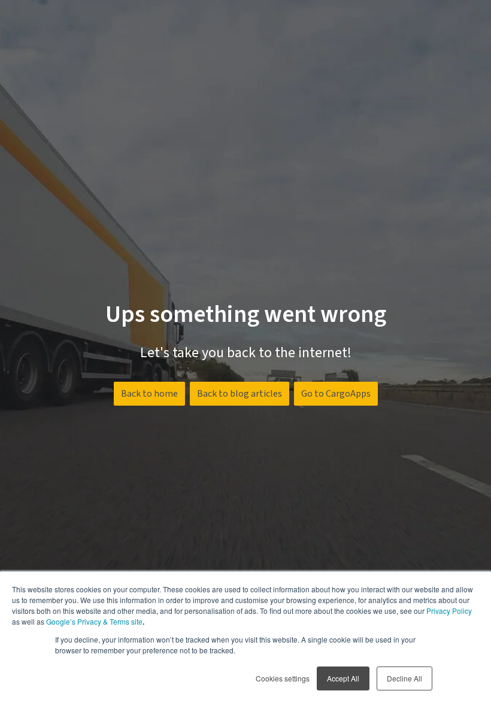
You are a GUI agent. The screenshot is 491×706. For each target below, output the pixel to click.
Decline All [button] (404, 678)
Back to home (149, 393)
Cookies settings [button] (283, 678)
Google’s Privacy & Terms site (94, 621)
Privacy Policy (449, 610)
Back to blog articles (239, 393)
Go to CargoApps (336, 393)
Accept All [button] (343, 678)
